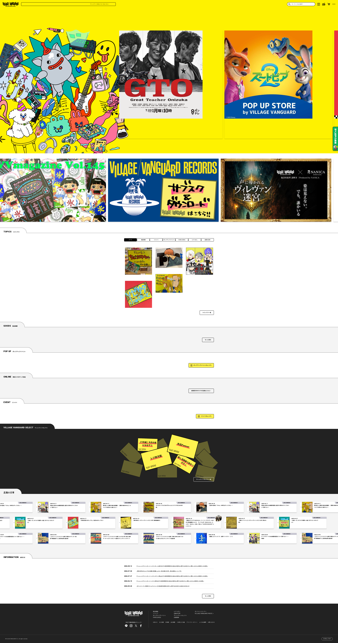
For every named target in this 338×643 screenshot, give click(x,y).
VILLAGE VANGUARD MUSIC (203, 613)
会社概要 (173, 622)
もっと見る (208, 340)
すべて (130, 240)
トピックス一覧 (206, 313)
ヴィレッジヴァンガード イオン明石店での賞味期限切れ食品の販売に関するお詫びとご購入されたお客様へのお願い (170, 581)
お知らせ (155, 622)
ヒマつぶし (195, 240)
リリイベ (156, 240)
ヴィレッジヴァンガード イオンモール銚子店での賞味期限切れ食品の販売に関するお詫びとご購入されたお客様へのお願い (172, 566)
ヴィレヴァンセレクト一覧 (203, 479)
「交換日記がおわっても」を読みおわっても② (172, 520)
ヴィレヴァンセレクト (180, 615)
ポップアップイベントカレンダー (202, 365)
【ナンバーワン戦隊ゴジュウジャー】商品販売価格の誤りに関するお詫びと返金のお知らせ (162, 586)
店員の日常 (207, 240)
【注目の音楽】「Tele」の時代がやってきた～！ (140, 505)
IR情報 (167, 622)
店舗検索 (176, 617)
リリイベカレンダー (206, 416)
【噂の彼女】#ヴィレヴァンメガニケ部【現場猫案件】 (227, 520)
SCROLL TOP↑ (327, 639)
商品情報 (143, 240)
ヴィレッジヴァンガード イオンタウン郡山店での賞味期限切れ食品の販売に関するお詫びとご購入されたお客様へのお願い (172, 576)
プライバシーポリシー (192, 622)
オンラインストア (200, 612)
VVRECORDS (181, 240)
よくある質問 (202, 622)
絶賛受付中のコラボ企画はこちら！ (201, 391)
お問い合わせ (211, 622)
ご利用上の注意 (181, 622)
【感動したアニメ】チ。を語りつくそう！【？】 (140, 536)
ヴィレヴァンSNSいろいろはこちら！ (50, 4)
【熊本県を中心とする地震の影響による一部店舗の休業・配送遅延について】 (159, 571)
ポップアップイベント (169, 240)
